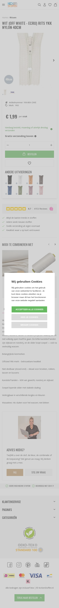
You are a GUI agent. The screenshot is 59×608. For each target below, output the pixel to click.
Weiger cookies (29, 325)
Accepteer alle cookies (29, 309)
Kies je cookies (29, 317)
